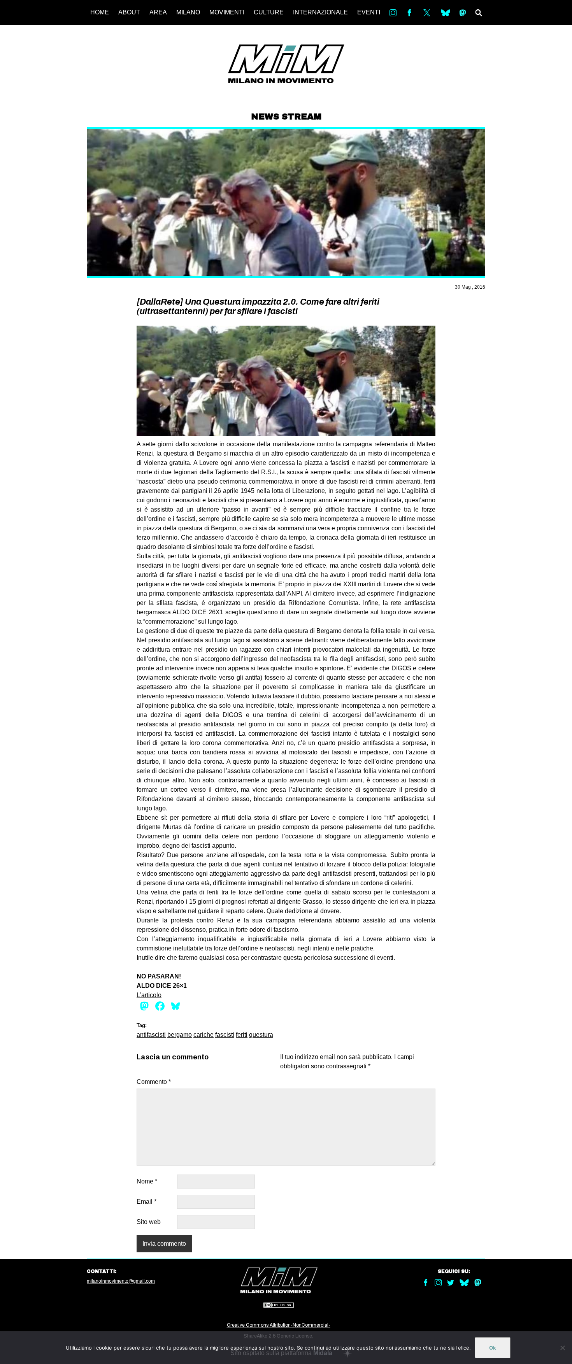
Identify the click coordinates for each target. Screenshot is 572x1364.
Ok (492, 1348)
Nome (147, 1181)
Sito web (149, 1221)
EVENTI (368, 12)
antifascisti (151, 1034)
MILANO (188, 12)
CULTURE (269, 12)
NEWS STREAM (286, 116)
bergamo (179, 1034)
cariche (203, 1034)
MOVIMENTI (226, 12)
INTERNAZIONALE (320, 12)
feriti (241, 1034)
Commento (154, 1081)
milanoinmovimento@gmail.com (121, 1281)
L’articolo (149, 995)
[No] (562, 1348)
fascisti (224, 1034)
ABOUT (129, 12)
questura (261, 1034)
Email (146, 1201)
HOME (99, 12)
